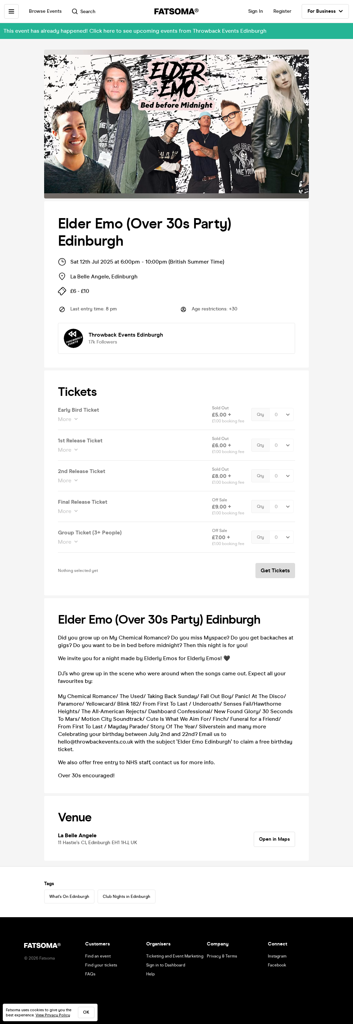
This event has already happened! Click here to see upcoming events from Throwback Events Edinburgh (134, 31)
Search (87, 11)
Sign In (255, 11)
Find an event (98, 956)
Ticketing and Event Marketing (174, 956)
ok (86, 1012)
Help (150, 974)
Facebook (277, 965)
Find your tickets (101, 965)
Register (282, 11)
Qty (260, 414)
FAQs (90, 974)
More (64, 419)
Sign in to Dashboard (165, 965)
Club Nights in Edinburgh (126, 896)
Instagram (277, 956)
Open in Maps (274, 839)
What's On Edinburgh (69, 896)
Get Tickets (275, 570)
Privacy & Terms (222, 956)
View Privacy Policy (53, 1015)
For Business (321, 11)
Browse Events (45, 11)
